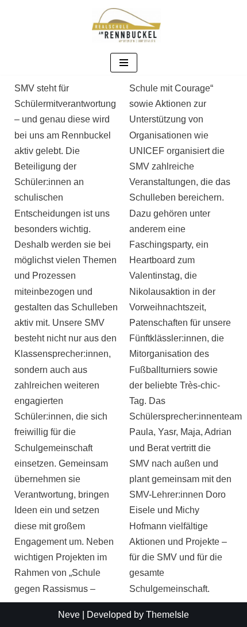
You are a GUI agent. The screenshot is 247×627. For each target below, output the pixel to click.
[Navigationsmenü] (123, 62)
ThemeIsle (167, 615)
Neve (69, 615)
